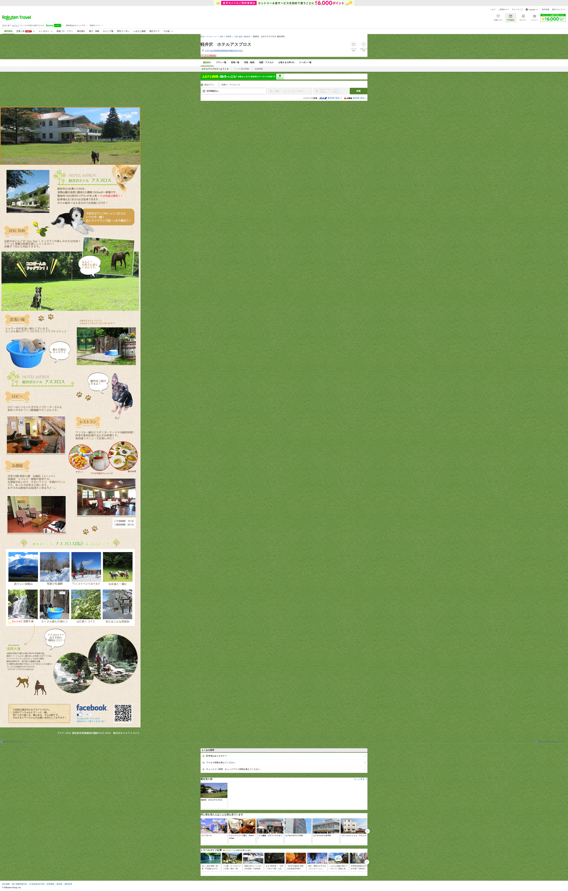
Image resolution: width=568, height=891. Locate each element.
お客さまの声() (286, 62)
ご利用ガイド (503, 9)
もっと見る (359, 779)
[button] (225, 784)
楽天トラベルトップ (209, 37)
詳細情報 (259, 69)
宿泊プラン (209, 85)
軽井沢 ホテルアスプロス (226, 44)
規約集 (59, 884)
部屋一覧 (235, 62)
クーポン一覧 (305, 62)
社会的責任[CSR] (37, 884)
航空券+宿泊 (333, 98)
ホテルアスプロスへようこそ (15, 742)
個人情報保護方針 (19, 884)
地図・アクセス (266, 62)
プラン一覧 (221, 62)
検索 (358, 91)
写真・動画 (249, 62)
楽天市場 (545, 9)
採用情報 (50, 884)
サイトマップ (517, 9)
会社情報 (6, 884)
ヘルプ (492, 9)
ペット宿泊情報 (241, 69)
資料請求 (68, 884)
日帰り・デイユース (230, 85)
